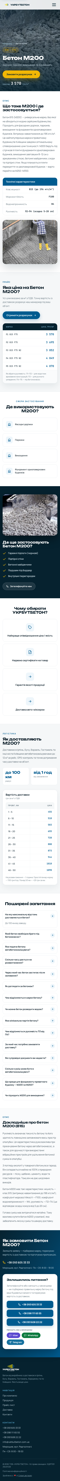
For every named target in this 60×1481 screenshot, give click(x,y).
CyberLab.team (25, 1475)
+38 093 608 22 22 (32, 1322)
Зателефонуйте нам (21, 586)
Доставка (7, 1409)
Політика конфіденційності (15, 1471)
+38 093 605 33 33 (18, 1262)
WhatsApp (33, 1335)
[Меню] (54, 5)
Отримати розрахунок (19, 315)
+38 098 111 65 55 (32, 1313)
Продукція (7, 43)
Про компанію (10, 1395)
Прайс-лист (9, 1405)
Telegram (17, 1342)
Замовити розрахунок (19, 74)
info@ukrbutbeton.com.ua (16, 1441)
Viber (15, 1335)
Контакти (7, 1414)
